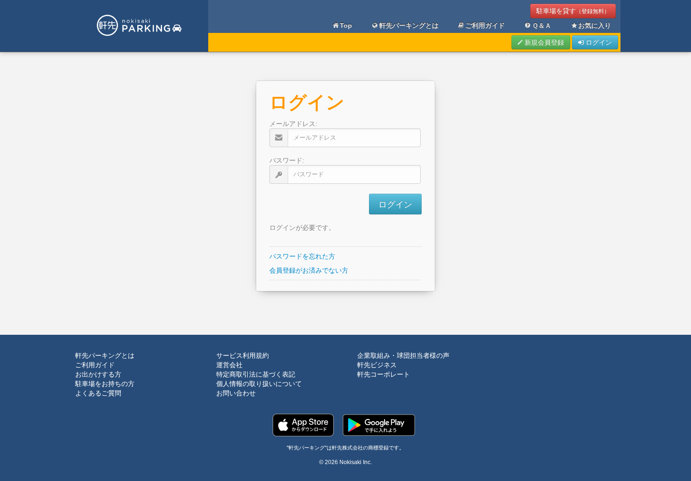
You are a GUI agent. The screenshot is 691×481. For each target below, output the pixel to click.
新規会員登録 (543, 42)
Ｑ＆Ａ (541, 25)
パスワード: (286, 160)
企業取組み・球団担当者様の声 (403, 355)
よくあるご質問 (98, 393)
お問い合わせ (236, 393)
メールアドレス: (293, 123)
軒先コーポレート (383, 374)
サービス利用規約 (242, 355)
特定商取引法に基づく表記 (255, 374)
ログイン (598, 42)
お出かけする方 (98, 374)
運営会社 (229, 365)
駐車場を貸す (573, 11)
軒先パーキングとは (409, 25)
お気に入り (594, 25)
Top (346, 25)
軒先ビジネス (377, 365)
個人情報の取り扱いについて (259, 383)
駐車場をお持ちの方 (104, 383)
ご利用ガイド (485, 25)
